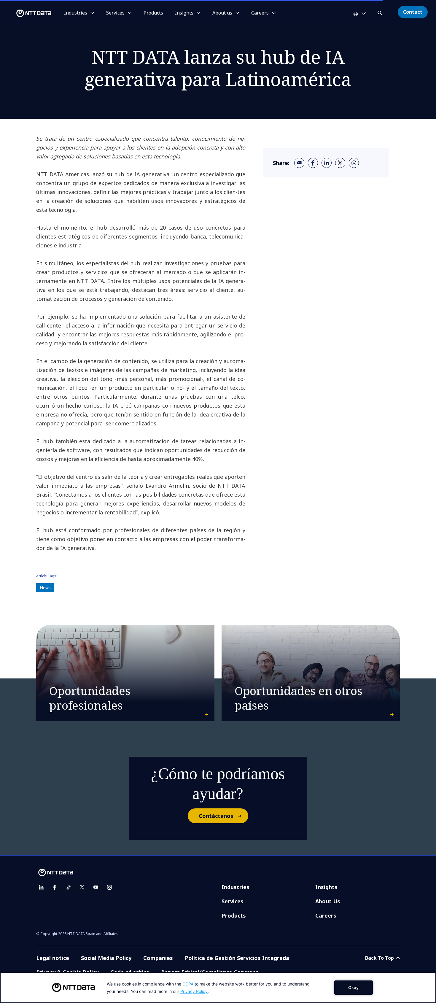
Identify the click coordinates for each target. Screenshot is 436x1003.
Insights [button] (184, 13)
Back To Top (380, 958)
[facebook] (313, 163)
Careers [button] (260, 13)
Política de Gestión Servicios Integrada (237, 957)
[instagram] (109, 887)
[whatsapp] (354, 163)
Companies (158, 957)
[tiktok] (68, 887)
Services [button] (115, 13)
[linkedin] (327, 163)
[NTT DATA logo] (26, 13)
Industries (235, 887)
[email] (299, 163)
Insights (326, 887)
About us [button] (222, 13)
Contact (412, 12)
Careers (325, 915)
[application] (218, 987)
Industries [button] (75, 13)
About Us (327, 901)
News (45, 587)
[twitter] (340, 163)
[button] (381, 12)
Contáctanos (216, 815)
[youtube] (96, 887)
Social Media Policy (106, 957)
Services (233, 901)
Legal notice (52, 957)
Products (153, 13)
